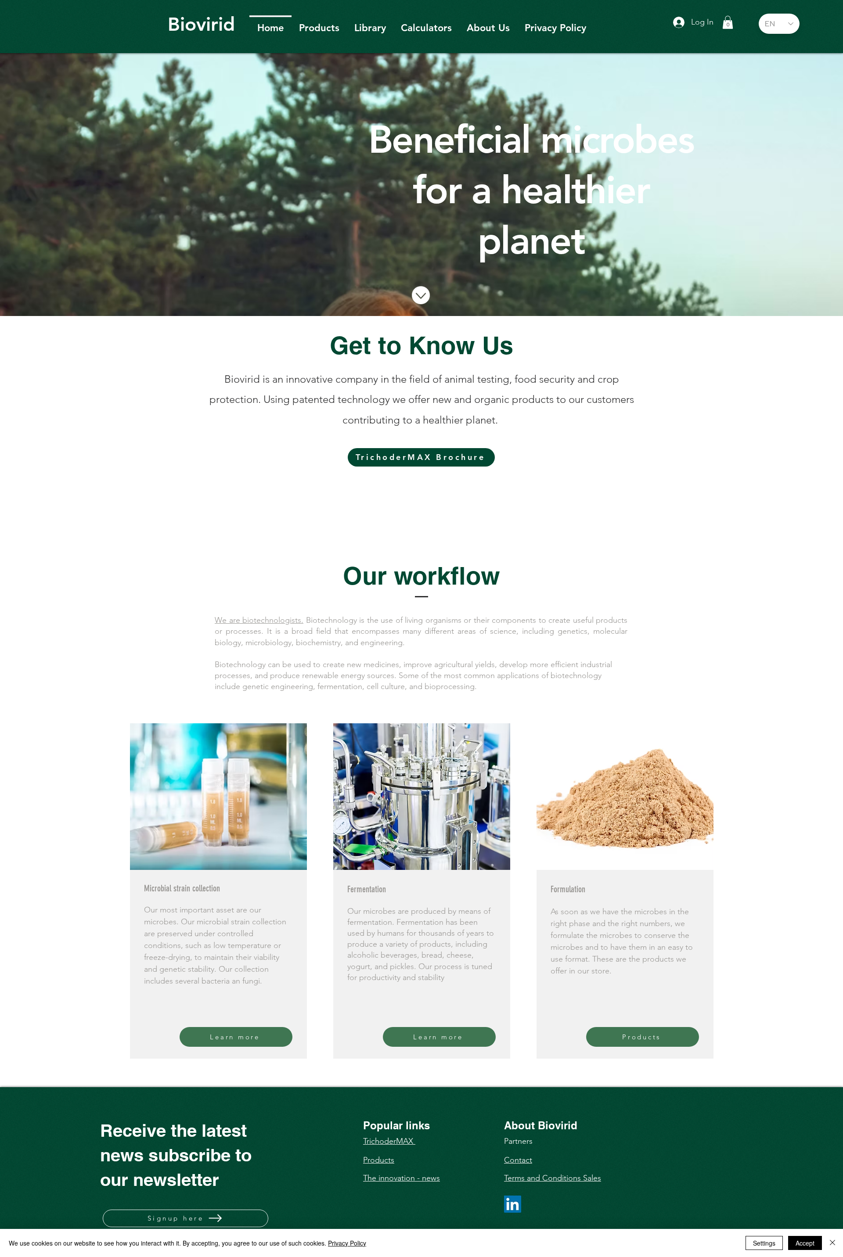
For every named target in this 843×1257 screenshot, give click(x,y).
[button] (727, 22)
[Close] (832, 1243)
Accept (805, 1243)
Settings (764, 1243)
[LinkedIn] (512, 1204)
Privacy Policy (347, 1243)
